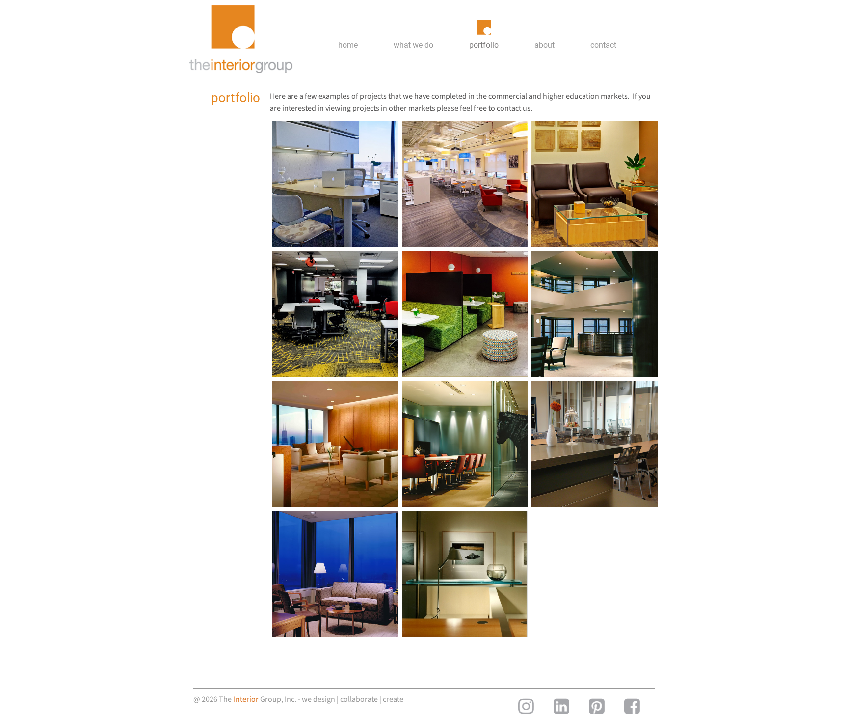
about (544, 45)
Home (348, 45)
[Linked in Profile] (561, 706)
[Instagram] (526, 706)
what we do (413, 45)
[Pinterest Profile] (597, 706)
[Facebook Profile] (632, 706)
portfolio (484, 45)
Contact (603, 45)
